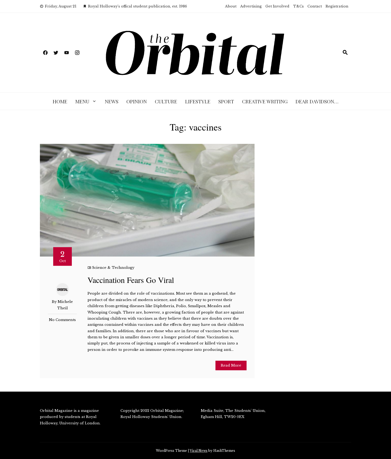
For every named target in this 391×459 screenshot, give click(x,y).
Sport (226, 101)
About (230, 6)
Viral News (198, 451)
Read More (231, 365)
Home (60, 101)
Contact (314, 6)
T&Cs (298, 6)
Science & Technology (113, 267)
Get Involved (277, 6)
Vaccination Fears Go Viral (131, 279)
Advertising (251, 6)
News (111, 101)
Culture (166, 101)
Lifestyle (197, 101)
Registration (337, 6)
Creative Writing (265, 101)
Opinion (136, 101)
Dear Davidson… (317, 101)
